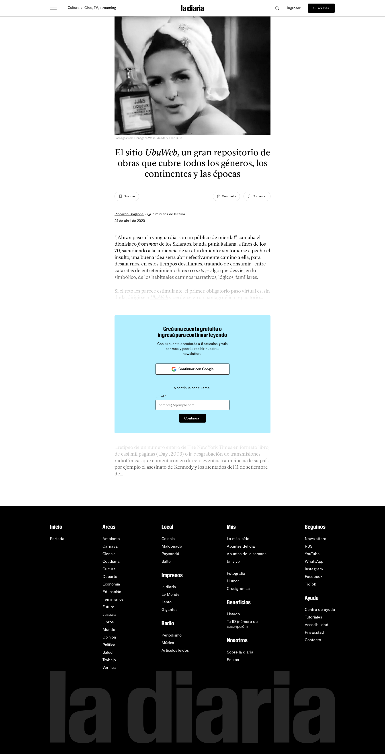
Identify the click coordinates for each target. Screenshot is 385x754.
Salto (166, 561)
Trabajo (109, 659)
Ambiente (111, 538)
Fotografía (236, 573)
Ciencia (109, 553)
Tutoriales (313, 617)
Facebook (314, 576)
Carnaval (110, 546)
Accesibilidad (316, 624)
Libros (108, 622)
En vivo (233, 561)
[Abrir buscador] (277, 8)
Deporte (109, 576)
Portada (57, 538)
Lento (167, 602)
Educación (111, 591)
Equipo (233, 659)
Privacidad (314, 632)
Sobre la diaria (240, 652)
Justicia (109, 614)
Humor (233, 581)
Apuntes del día (241, 546)
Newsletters (315, 538)
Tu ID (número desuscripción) (242, 624)
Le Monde (171, 594)
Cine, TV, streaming (100, 8)
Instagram (314, 569)
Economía (111, 584)
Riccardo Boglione (129, 214)
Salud (107, 652)
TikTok (310, 584)
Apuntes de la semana (247, 553)
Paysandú (170, 553)
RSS (308, 546)
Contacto (313, 639)
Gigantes (169, 609)
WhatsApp (314, 561)
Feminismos (112, 599)
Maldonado (172, 546)
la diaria (169, 586)
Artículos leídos (175, 650)
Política (108, 644)
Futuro (108, 606)
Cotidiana (111, 561)
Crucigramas (238, 588)
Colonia (168, 538)
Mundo (108, 629)
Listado (233, 614)
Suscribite (321, 8)
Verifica (109, 667)
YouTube (312, 553)
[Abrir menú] (53, 8)
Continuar (192, 418)
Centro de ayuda (320, 609)
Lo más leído (238, 538)
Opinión (109, 637)
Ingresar (294, 8)
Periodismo (172, 635)
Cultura (74, 8)
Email (161, 396)
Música (168, 642)
